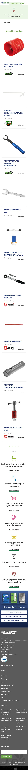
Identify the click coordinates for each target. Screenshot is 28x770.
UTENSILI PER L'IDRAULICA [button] (14, 16)
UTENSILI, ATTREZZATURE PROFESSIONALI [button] (13, 14)
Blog (2, 697)
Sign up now (6, 756)
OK (15, 769)
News (3, 682)
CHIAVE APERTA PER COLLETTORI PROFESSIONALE (11, 163)
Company (4, 679)
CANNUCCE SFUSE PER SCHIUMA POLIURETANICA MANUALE (13, 113)
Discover (21, 74)
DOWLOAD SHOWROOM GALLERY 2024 (14, 620)
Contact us (4, 688)
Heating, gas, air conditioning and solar (6, 729)
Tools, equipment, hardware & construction (6, 738)
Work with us (5, 694)
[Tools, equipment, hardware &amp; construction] (14, 10)
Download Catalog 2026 (14, 612)
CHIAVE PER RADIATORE (12, 341)
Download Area (5, 691)
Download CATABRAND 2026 (14, 616)
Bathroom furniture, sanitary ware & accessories (7, 712)
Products (4, 676)
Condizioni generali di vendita (10, 700)
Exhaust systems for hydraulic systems (21, 721)
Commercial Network (7, 685)
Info (12, 769)
